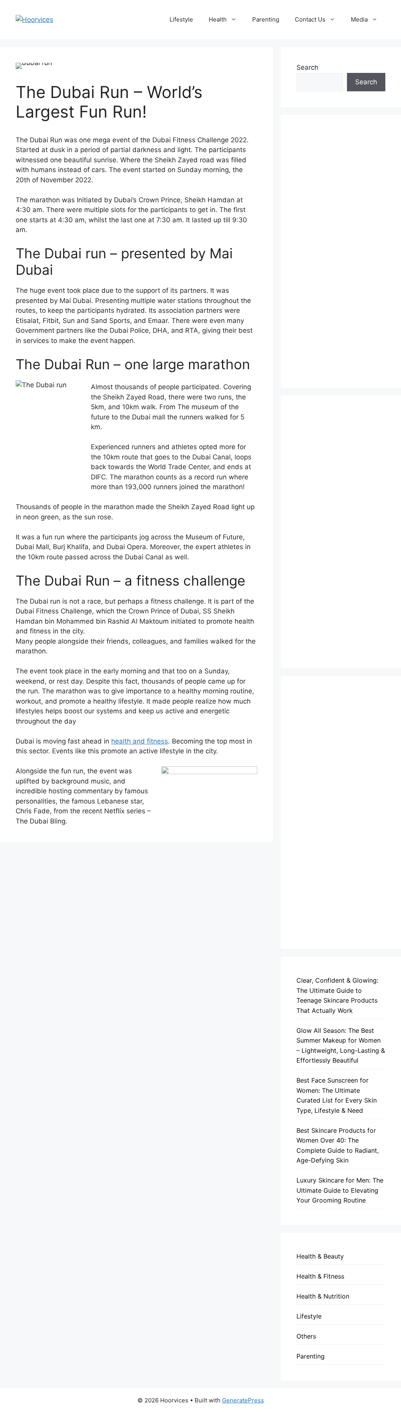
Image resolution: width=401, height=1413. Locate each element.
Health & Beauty (320, 1256)
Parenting (265, 19)
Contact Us (310, 19)
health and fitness (139, 741)
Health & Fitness (320, 1276)
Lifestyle (181, 19)
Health (218, 19)
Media (359, 19)
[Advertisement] (340, 251)
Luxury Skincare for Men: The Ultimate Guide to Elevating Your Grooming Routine (339, 1190)
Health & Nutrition (322, 1296)
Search (307, 67)
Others (306, 1336)
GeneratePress (243, 1400)
